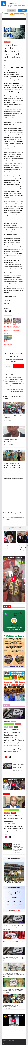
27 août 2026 (7, 929)
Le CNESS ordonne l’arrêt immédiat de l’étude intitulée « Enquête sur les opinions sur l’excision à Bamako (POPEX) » (14, 736)
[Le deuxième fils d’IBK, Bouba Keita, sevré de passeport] (14, 802)
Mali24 (13, 63)
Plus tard (15, 9)
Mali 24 (13, 1040)
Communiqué (7, 721)
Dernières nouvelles (14, 810)
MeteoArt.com (16, 910)
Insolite (13, 812)
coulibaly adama (15, 745)
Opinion (10, 726)
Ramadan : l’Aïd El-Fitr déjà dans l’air (13, 417)
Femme (6, 726)
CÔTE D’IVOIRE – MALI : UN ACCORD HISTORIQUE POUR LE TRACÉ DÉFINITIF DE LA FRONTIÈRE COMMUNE (14, 974)
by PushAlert (4, 11)
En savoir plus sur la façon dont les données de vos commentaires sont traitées (13, 517)
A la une (6, 810)
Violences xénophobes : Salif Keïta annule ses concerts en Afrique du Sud (14, 942)
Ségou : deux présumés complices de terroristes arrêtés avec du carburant (13, 465)
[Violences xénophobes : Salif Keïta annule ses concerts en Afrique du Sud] (14, 935)
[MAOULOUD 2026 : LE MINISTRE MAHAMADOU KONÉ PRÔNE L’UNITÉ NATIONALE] (14, 998)
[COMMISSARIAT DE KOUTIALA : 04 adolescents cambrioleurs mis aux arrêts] (17, 320)
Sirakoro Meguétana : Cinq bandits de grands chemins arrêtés (8, 343)
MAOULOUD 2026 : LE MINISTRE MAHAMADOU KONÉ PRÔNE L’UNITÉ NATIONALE (11, 1006)
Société (15, 726)
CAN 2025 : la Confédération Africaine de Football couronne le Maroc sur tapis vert (18, 847)
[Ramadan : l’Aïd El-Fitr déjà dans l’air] (14, 403)
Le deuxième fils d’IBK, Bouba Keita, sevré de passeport (13, 818)
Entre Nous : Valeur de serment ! (11, 441)
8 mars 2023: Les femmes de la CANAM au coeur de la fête (14, 390)
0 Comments (8, 65)
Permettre (23, 9)
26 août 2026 (7, 960)
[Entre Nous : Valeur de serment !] (14, 427)
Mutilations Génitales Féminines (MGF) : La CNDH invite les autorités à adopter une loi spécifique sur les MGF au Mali (18, 768)
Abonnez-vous (18, 366)
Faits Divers (7, 41)
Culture (13, 721)
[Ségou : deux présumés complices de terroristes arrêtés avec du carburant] (14, 450)
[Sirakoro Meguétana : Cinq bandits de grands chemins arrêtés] (8, 337)
